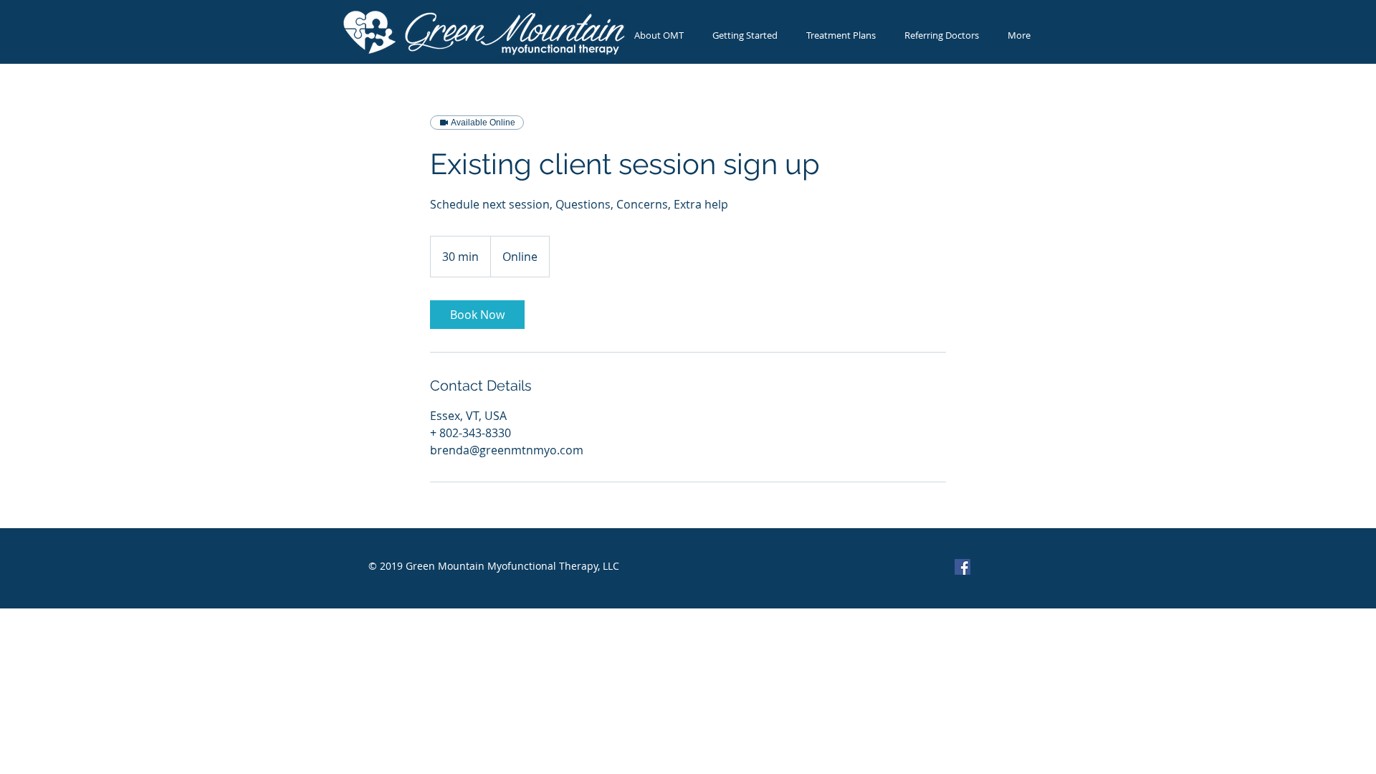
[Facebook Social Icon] (962, 567)
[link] (477, 314)
